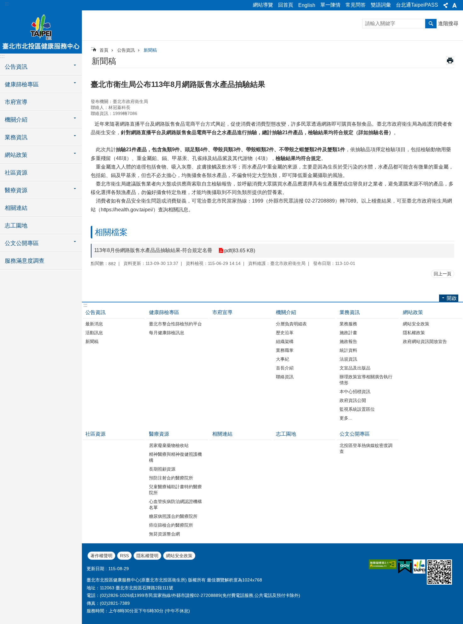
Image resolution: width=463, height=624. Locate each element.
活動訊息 (94, 332)
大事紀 (282, 359)
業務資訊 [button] (16, 137)
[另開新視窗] (383, 564)
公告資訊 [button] (16, 67)
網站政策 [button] (16, 155)
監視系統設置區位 (357, 409)
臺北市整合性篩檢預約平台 (175, 323)
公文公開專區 (355, 434)
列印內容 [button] (450, 60)
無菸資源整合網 (164, 533)
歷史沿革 (285, 332)
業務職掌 (285, 350)
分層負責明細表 (291, 323)
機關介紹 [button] (16, 120)
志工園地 (16, 225)
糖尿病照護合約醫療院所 (173, 516)
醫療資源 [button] (16, 190)
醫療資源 (159, 434)
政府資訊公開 (353, 400)
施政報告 (348, 341)
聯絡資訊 (285, 376)
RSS (124, 555)
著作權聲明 (101, 555)
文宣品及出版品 (355, 367)
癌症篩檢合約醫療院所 (171, 525)
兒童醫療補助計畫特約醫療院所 (175, 489)
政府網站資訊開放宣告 (425, 341)
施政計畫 (348, 332)
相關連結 (16, 208)
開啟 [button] (452, 298)
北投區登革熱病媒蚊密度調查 (366, 448)
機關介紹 (286, 312)
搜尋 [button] (431, 23)
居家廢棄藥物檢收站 (169, 445)
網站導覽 (263, 5)
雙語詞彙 (381, 5)
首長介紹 (285, 367)
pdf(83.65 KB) (239, 250)
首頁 (104, 50)
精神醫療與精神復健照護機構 (175, 457)
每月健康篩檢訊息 (166, 332)
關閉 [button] (445, 5)
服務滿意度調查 (24, 261)
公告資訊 (126, 50)
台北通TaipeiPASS (417, 5)
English (306, 5)
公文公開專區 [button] (22, 243)
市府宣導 (16, 102)
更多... (346, 418)
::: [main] (92, 48)
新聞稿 (150, 50)
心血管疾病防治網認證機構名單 (175, 504)
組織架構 (285, 341)
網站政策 (413, 312)
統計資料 (348, 350)
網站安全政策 (416, 323)
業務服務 (348, 323)
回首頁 (285, 5)
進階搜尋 (448, 23)
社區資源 (16, 172)
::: (7, 3)
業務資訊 (350, 312)
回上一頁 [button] (442, 273)
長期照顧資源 (162, 469)
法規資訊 (348, 359)
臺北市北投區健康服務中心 (41, 31)
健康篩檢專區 (164, 312)
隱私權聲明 (147, 555)
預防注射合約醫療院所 (171, 477)
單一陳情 (330, 5)
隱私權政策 (414, 332)
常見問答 (356, 5)
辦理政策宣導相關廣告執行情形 (366, 379)
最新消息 (94, 323)
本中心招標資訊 (355, 391)
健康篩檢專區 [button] (22, 84)
